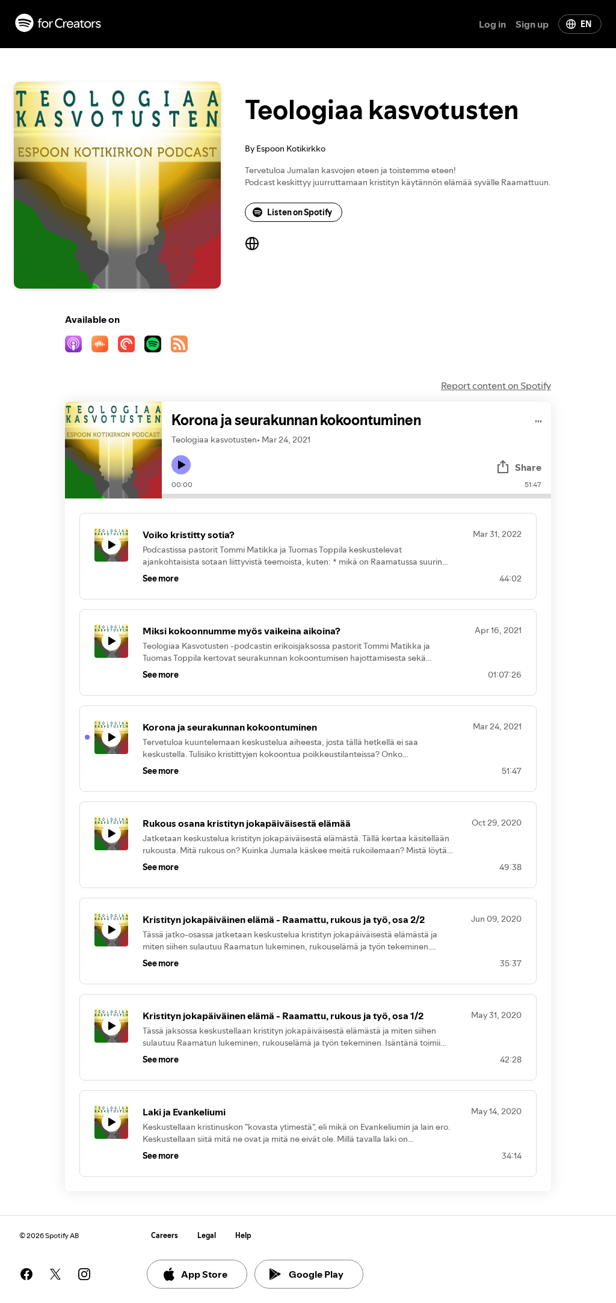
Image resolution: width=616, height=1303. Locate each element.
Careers (164, 1235)
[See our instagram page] (84, 1274)
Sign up (532, 24)
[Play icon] (181, 464)
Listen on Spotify (299, 212)
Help (243, 1235)
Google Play (316, 1274)
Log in (492, 24)
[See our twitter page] (55, 1274)
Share (528, 467)
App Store (204, 1274)
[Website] (252, 243)
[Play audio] (538, 419)
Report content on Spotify (496, 385)
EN (586, 24)
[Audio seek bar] (356, 496)
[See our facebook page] (26, 1274)
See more (161, 578)
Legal (206, 1235)
